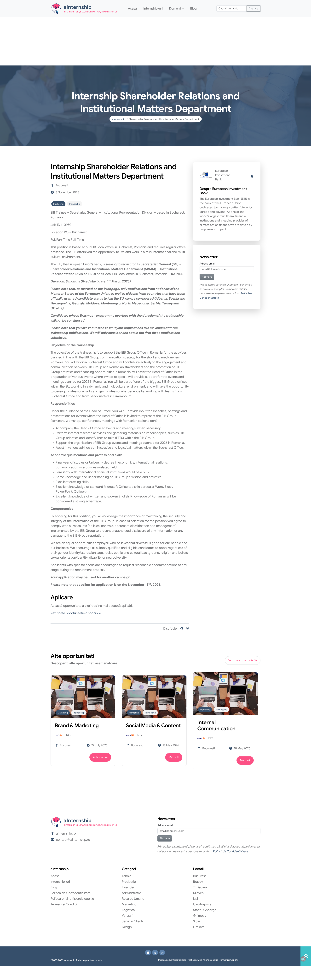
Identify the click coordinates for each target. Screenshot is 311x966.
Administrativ (131, 893)
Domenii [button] (175, 8)
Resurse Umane (133, 899)
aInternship (118, 119)
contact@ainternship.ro (73, 840)
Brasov (198, 882)
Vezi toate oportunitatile (242, 660)
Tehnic (126, 876)
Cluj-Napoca (202, 904)
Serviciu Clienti (132, 921)
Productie (129, 882)
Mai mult (174, 757)
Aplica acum (100, 757)
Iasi (195, 899)
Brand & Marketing (77, 725)
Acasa (132, 8)
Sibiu (196, 921)
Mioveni (198, 893)
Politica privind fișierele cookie (72, 899)
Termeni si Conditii (64, 904)
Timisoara (200, 887)
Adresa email (207, 263)
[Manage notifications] (303, 958)
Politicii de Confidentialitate (230, 851)
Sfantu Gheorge (204, 910)
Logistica (128, 910)
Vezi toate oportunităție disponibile (76, 613)
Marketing (58, 204)
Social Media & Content (153, 725)
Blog (193, 8)
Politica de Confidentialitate (71, 893)
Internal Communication (216, 725)
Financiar (128, 887)
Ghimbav (199, 916)
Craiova (198, 927)
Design (127, 927)
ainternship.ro (66, 833)
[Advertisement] (155, 41)
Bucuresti (200, 876)
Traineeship (74, 204)
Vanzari (127, 916)
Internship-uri (153, 8)
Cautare (253, 8)
